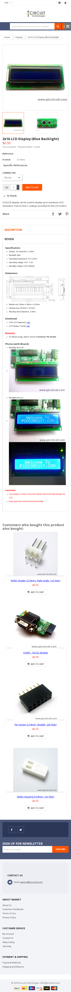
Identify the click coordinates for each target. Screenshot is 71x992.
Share (52, 214)
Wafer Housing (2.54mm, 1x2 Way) (35, 796)
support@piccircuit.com (31, 882)
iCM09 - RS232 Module (35, 652)
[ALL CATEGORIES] (67, 26)
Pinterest (66, 214)
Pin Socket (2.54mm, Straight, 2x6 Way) (36, 724)
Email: (16, 882)
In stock (6, 159)
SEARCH (57, 26)
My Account (8, 933)
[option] (18, 123)
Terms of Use (9, 913)
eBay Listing (8, 942)
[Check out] (59, 3)
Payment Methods (11, 962)
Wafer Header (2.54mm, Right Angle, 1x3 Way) (35, 580)
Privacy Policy (9, 917)
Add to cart (32, 187)
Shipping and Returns (13, 966)
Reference (7, 153)
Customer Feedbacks (13, 909)
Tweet (59, 214)
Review (9, 239)
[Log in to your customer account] (66, 3)
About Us (7, 905)
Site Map (6, 946)
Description (13, 230)
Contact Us (7, 937)
